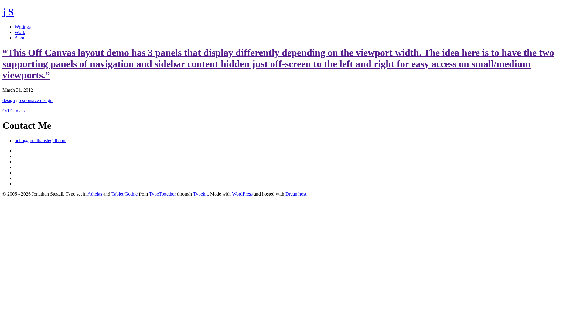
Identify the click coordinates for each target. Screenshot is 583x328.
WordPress (242, 193)
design (8, 100)
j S (8, 11)
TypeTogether (162, 193)
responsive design (36, 100)
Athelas (94, 193)
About (21, 37)
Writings (23, 26)
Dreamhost (295, 193)
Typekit (200, 193)
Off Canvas (13, 110)
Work (20, 32)
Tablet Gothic (124, 193)
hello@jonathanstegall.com (40, 140)
